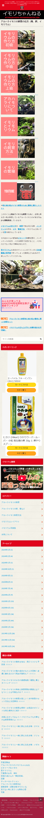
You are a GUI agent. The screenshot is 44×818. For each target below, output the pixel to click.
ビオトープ (22, 238)
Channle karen (13, 810)
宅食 (3, 792)
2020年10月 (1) (7, 569)
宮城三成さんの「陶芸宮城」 (12, 776)
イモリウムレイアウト (10, 521)
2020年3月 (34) (7, 614)
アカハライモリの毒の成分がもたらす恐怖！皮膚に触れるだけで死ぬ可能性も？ (20, 672)
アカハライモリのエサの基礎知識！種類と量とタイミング (20, 681)
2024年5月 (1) (7, 550)
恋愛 (3, 778)
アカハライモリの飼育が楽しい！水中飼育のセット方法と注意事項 (20, 699)
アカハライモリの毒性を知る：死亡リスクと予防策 (20, 663)
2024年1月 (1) (7, 563)
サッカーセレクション (10, 781)
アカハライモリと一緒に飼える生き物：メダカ (20, 745)
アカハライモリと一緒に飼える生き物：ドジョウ (20, 736)
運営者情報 (4, 800)
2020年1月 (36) (7, 627)
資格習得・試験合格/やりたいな (14, 787)
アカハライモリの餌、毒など (13, 509)
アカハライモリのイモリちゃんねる (15, 765)
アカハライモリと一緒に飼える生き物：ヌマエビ (20, 727)
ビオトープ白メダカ (9, 768)
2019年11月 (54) (8, 640)
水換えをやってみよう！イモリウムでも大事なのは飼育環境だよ (20, 718)
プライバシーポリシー (15, 800)
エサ (14, 229)
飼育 (21, 226)
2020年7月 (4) (7, 588)
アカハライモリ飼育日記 (11, 784)
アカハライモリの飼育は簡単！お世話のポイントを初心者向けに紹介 (20, 709)
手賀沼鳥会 (5, 762)
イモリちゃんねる (11, 807)
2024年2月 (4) (7, 556)
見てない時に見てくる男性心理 (13, 789)
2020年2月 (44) (7, 620)
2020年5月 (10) (7, 601)
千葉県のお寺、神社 (9, 773)
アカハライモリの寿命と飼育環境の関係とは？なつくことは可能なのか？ (20, 690)
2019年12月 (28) (8, 633)
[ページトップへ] (41, 799)
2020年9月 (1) (7, 575)
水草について (6, 534)
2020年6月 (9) (7, 595)
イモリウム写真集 (8, 528)
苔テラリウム (6, 770)
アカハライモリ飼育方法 (11, 515)
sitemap (25, 800)
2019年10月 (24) (8, 646)
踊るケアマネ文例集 (25, 810)
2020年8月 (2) (7, 582)
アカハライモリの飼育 (10, 502)
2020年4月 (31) (7, 608)
